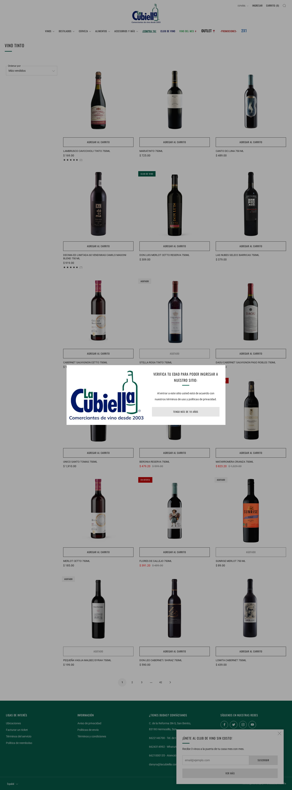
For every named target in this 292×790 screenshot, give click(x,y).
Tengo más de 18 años (185, 411)
